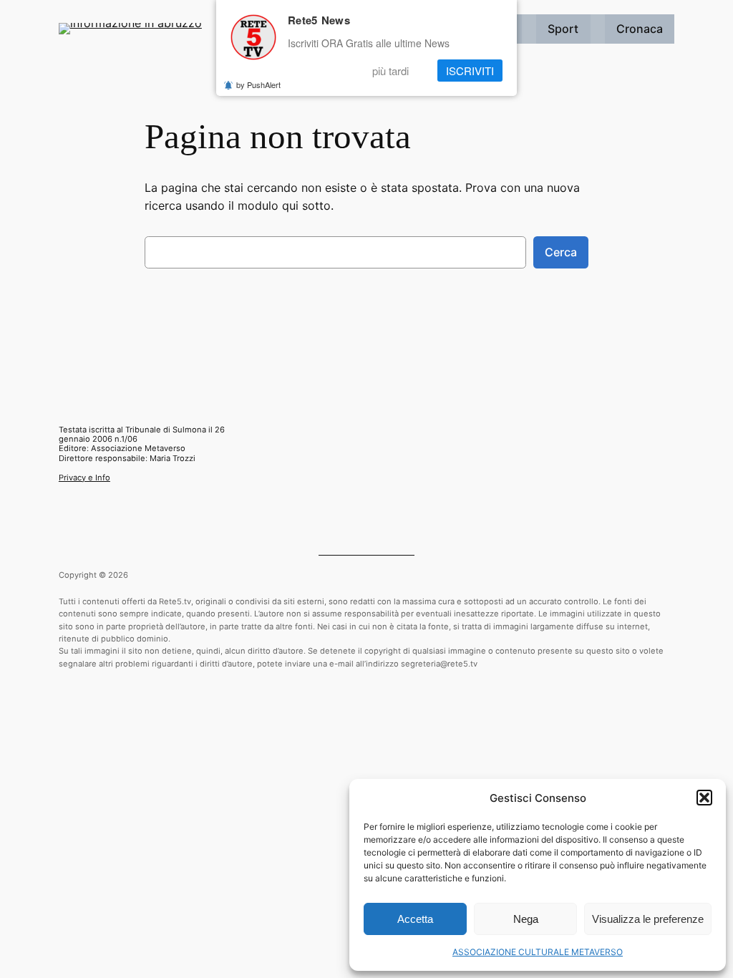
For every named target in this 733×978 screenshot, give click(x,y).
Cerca (561, 252)
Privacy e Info (84, 478)
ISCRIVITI (470, 70)
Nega (525, 919)
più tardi (390, 70)
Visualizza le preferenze (648, 919)
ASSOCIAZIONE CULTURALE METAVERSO (537, 951)
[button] (704, 797)
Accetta (415, 919)
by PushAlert (258, 84)
